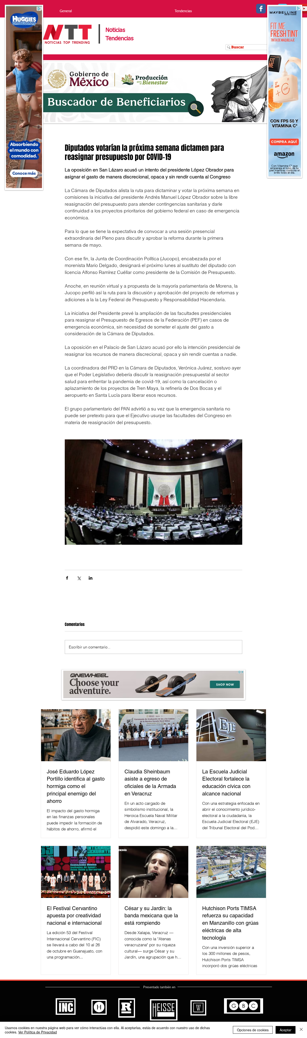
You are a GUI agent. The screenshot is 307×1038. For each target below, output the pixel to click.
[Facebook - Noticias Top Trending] (261, 8)
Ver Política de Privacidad (37, 1032)
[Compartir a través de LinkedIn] (90, 578)
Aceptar (285, 1029)
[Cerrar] (301, 1030)
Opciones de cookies (253, 1029)
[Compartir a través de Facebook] (67, 578)
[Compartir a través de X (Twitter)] (79, 578)
